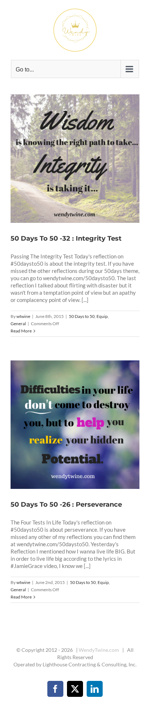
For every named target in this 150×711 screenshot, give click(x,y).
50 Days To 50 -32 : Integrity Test (66, 159)
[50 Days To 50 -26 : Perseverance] (75, 424)
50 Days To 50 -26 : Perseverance (66, 425)
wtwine (23, 316)
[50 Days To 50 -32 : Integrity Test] (75, 158)
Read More (21, 331)
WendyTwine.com (99, 650)
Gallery (84, 159)
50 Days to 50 (82, 316)
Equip (102, 316)
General (18, 323)
